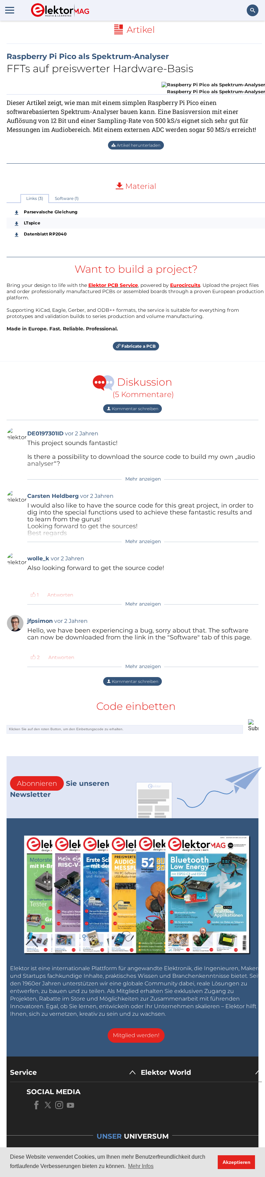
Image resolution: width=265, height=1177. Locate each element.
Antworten (60, 595)
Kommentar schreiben (134, 408)
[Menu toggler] (9, 10)
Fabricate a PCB (138, 346)
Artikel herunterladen (138, 145)
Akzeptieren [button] (237, 1162)
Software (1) (67, 198)
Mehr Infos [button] (141, 1166)
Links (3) (34, 198)
